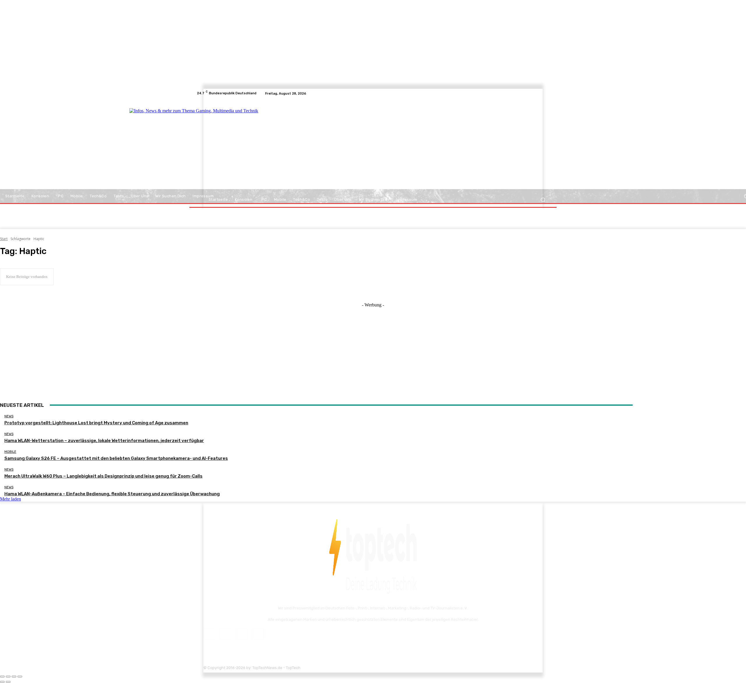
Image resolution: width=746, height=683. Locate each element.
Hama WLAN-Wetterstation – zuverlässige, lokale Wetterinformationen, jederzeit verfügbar (104, 440)
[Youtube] (546, 93)
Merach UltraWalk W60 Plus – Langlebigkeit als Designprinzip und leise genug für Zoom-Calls (103, 476)
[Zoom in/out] (19, 676)
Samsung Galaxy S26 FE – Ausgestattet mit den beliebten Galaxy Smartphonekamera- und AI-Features (116, 458)
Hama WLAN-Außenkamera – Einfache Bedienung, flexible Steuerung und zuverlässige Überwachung (112, 493)
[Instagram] (532, 93)
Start (4, 238)
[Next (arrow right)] (8, 682)
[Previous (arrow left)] (2, 682)
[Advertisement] (424, 146)
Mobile (10, 451)
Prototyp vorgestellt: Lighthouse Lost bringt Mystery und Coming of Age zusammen (96, 422)
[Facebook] (525, 93)
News (8, 416)
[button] (543, 200)
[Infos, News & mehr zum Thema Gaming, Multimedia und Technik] (254, 145)
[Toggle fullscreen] (14, 676)
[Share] (8, 676)
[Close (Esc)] (2, 676)
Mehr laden (10, 498)
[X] (539, 93)
